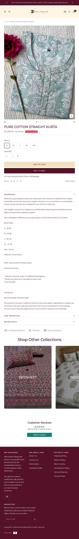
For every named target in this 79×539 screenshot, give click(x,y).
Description (9, 194)
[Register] (34, 519)
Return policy (59, 464)
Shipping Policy (60, 456)
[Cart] (74, 12)
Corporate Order (35, 468)
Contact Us (33, 460)
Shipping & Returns (17, 330)
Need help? (70, 181)
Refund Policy (59, 460)
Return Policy (10, 322)
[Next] (74, 122)
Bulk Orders (34, 464)
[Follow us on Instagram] (7, 496)
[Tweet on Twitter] (17, 181)
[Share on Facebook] (11, 181)
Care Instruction (12, 316)
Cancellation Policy (61, 468)
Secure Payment (54, 330)
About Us (33, 456)
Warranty (36, 330)
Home (6, 22)
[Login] (69, 11)
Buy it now (39, 171)
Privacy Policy (59, 476)
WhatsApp (34, 176)
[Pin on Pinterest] (14, 181)
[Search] (9, 12)
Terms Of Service (61, 472)
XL (27, 145)
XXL (34, 145)
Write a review (39, 435)
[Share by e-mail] (20, 181)
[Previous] (5, 122)
